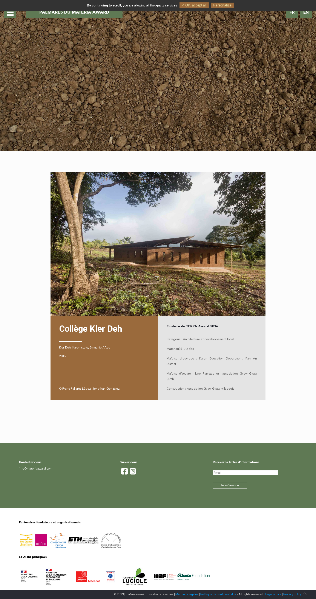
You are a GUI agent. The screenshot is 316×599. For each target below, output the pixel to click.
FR (292, 12)
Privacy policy (292, 594)
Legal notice (273, 594)
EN (306, 12)
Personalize (222, 5)
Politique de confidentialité (218, 594)
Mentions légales (186, 594)
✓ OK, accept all (194, 5)
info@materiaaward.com (35, 468)
